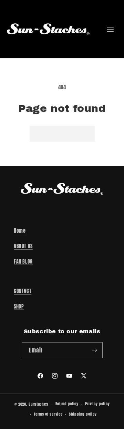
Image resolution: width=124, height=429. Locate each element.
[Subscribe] (94, 350)
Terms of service (48, 414)
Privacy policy (97, 404)
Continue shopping (62, 134)
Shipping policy (83, 414)
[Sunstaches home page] (48, 29)
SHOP (19, 306)
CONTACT (22, 291)
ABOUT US (23, 246)
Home (19, 230)
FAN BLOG (23, 261)
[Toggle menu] (110, 29)
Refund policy (67, 404)
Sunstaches (38, 404)
